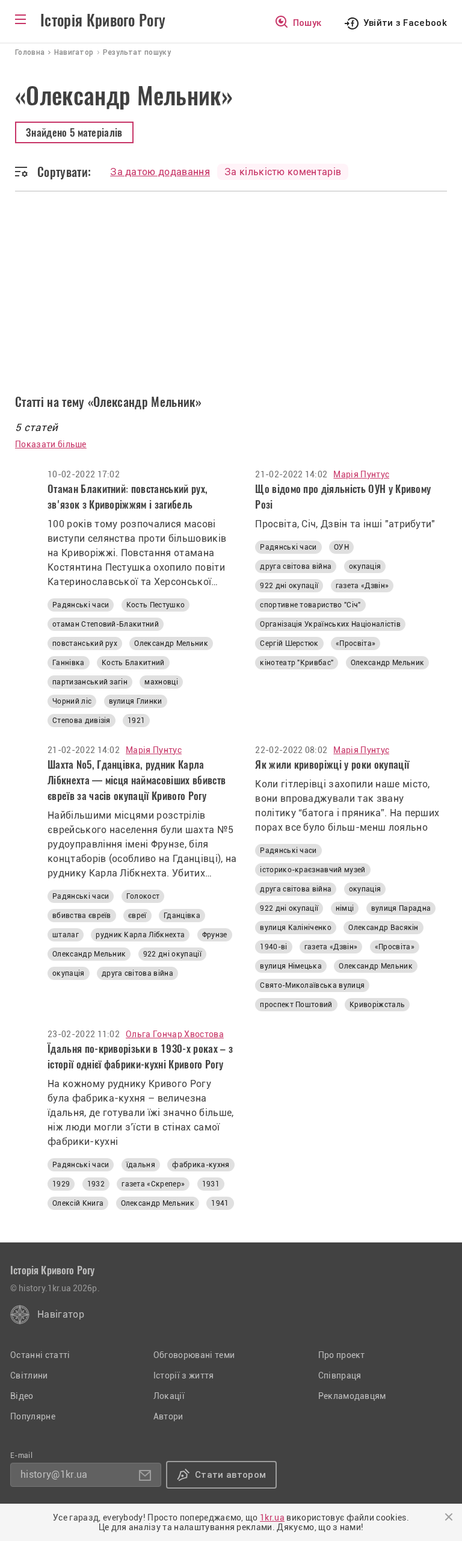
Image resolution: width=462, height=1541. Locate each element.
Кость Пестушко (155, 605)
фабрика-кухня (200, 1165)
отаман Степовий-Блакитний (105, 624)
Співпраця (340, 1375)
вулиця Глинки (135, 701)
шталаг (65, 935)
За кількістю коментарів (282, 172)
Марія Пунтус (361, 474)
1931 (211, 1184)
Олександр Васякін (383, 927)
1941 (220, 1203)
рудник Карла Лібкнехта (140, 935)
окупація (365, 566)
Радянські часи (80, 605)
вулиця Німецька (291, 966)
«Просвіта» (355, 643)
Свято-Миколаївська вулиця (312, 985)
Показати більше (51, 444)
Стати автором (230, 1474)
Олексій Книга (77, 1203)
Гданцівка (182, 915)
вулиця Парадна (401, 908)
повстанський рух (84, 643)
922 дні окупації (289, 585)
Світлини (29, 1375)
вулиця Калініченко (295, 927)
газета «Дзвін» (362, 585)
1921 (136, 720)
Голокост (143, 896)
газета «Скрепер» (153, 1184)
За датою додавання (160, 172)
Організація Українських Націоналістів (330, 624)
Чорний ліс (71, 701)
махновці (161, 682)
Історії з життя (183, 1375)
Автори (168, 1416)
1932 (96, 1184)
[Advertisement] (231, 303)
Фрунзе (214, 935)
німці (345, 908)
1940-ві (273, 947)
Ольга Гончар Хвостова (175, 1034)
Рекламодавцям (352, 1396)
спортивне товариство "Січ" (310, 605)
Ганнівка (68, 663)
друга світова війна (295, 566)
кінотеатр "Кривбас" (296, 663)
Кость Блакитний (133, 663)
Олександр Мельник (171, 643)
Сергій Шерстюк (289, 643)
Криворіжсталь (377, 1004)
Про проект (341, 1355)
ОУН (341, 547)
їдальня (140, 1165)
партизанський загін (90, 682)
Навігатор (60, 1314)
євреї (137, 915)
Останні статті (40, 1355)
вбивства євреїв (81, 915)
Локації (169, 1396)
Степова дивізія (81, 720)
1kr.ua (272, 1517)
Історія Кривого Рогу (102, 20)
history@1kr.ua (53, 1474)
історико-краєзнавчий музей (312, 870)
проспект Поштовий (296, 1004)
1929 (61, 1184)
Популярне (32, 1416)
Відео (22, 1396)
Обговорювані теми (194, 1355)
